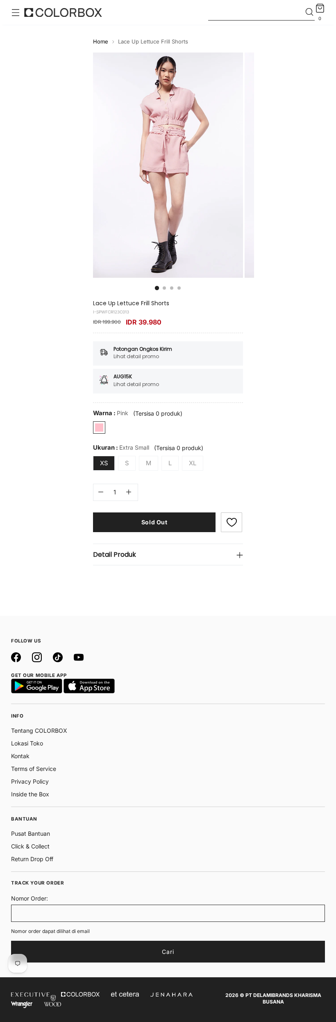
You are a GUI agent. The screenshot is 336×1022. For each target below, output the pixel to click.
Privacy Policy (30, 781)
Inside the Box (30, 794)
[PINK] (99, 427)
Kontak (20, 755)
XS (104, 463)
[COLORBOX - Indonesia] (63, 12)
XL (192, 463)
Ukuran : (121, 447)
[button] (231, 522)
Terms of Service (33, 768)
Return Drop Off (32, 858)
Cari (168, 951)
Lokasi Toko (27, 743)
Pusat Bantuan (30, 833)
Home (100, 41)
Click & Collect (30, 846)
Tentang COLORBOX (39, 730)
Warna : (110, 413)
